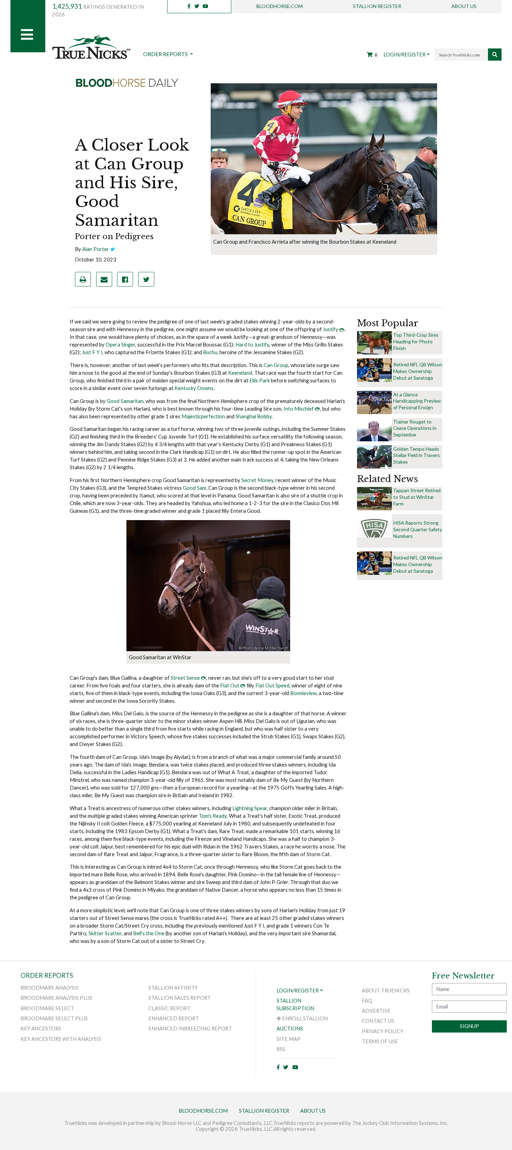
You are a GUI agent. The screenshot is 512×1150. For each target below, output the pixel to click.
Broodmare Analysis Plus (56, 998)
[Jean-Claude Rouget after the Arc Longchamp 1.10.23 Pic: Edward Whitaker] (374, 429)
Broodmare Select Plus (54, 1018)
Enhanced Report (173, 1018)
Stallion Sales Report (179, 998)
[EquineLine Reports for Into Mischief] (317, 409)
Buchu (210, 352)
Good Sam (194, 488)
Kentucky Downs (194, 388)
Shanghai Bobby (253, 416)
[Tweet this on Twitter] (146, 279)
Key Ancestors (41, 1028)
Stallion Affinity (173, 988)
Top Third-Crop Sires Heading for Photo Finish (416, 341)
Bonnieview (303, 693)
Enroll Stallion (304, 1018)
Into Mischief (299, 409)
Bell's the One (148, 933)
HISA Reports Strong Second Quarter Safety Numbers (417, 529)
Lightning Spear (249, 808)
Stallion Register (377, 6)
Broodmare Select (47, 1008)
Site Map (289, 1039)
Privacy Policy (382, 1031)
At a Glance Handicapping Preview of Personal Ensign (417, 401)
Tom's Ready (213, 816)
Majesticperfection (203, 416)
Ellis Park (260, 380)
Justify (330, 329)
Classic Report (169, 1008)
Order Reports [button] (166, 54)
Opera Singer (120, 345)
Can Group (276, 365)
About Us (463, 6)
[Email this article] (104, 279)
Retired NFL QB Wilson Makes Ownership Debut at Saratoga (417, 371)
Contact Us (378, 1021)
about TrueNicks (386, 990)
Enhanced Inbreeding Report (190, 1028)
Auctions (290, 1028)
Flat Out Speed (272, 685)
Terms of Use (380, 1041)
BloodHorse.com (279, 6)
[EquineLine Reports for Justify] (341, 329)
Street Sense (185, 678)
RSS (281, 1049)
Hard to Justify (252, 345)
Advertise (376, 1011)
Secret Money (257, 480)
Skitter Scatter (105, 933)
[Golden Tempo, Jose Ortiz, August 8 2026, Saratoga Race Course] (374, 456)
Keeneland (240, 373)
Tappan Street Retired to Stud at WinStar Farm (417, 497)
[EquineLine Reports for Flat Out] (243, 685)
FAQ (367, 1001)
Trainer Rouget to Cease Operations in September (414, 428)
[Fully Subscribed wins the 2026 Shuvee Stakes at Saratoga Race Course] (374, 402)
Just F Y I (92, 352)
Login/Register (404, 55)
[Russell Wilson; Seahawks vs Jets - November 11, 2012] (374, 370)
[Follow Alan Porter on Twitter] (112, 249)
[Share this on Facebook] (125, 279)
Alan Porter (95, 249)
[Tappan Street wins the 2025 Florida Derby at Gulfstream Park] (374, 498)
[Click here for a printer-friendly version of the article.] (83, 279)
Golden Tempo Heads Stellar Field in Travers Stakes (416, 455)
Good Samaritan (125, 401)
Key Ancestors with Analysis (61, 1039)
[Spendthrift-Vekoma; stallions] (374, 342)
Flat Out (229, 685)
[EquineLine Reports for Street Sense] (203, 678)
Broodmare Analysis (50, 988)
